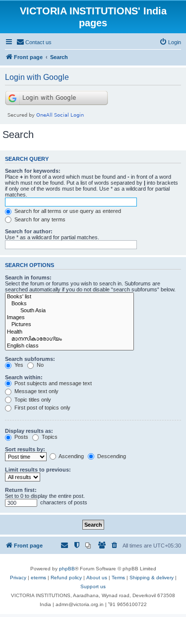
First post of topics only (41, 408)
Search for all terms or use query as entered (67, 211)
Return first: (21, 490)
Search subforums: (30, 359)
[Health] (69, 332)
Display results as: (29, 431)
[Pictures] (69, 324)
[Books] (69, 303)
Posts (20, 437)
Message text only (36, 391)
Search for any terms (39, 219)
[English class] (69, 346)
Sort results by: (25, 449)
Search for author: (29, 231)
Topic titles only (32, 400)
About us (96, 577)
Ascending (71, 456)
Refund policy (66, 577)
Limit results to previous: (38, 470)
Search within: (24, 377)
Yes (18, 365)
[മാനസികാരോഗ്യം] (69, 339)
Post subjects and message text (52, 383)
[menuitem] (34, 42)
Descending (111, 456)
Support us (93, 586)
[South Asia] (69, 310)
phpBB (67, 568)
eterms (38, 577)
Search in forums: (28, 277)
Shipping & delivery (151, 577)
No (39, 365)
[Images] (69, 317)
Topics (49, 437)
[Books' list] (69, 296)
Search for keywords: (33, 171)
